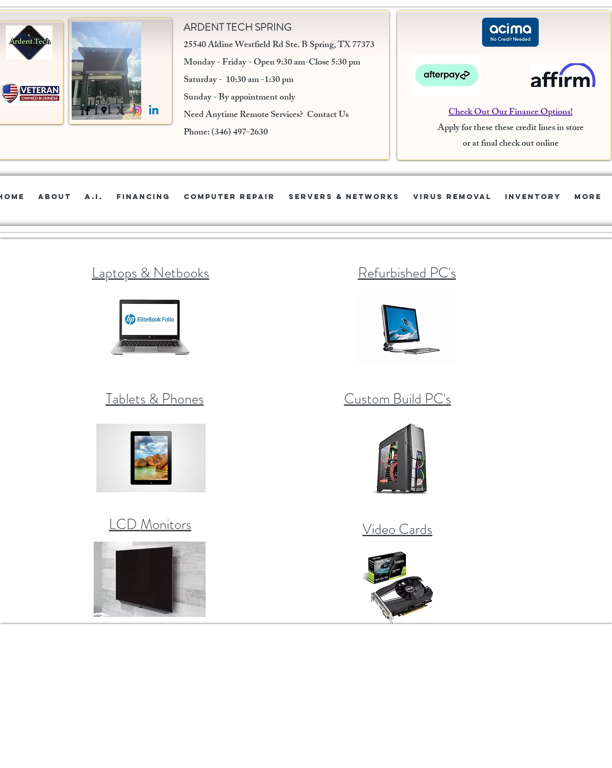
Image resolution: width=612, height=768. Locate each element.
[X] (120, 111)
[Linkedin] (153, 111)
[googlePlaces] (104, 111)
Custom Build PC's (397, 398)
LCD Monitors (150, 524)
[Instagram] (137, 111)
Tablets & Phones (155, 398)
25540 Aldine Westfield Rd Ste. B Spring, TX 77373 (279, 45)
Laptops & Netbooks (150, 272)
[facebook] (87, 111)
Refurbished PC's (407, 272)
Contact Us (328, 115)
